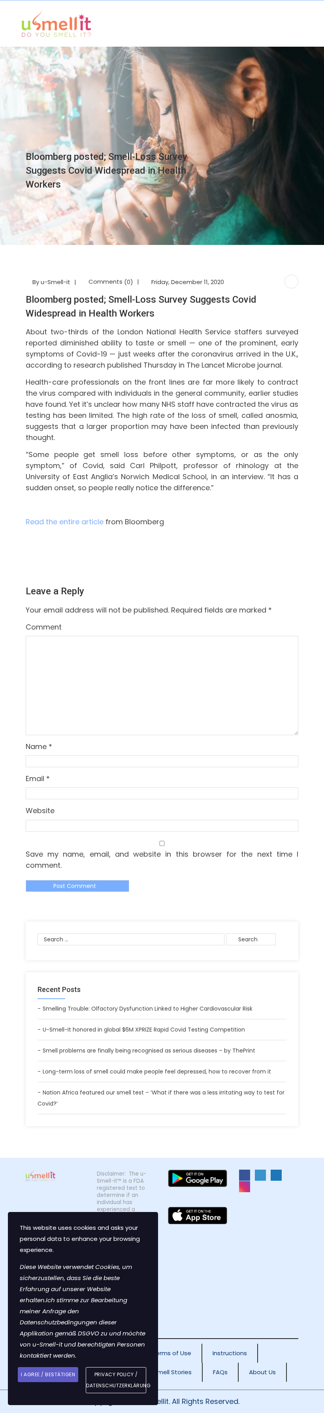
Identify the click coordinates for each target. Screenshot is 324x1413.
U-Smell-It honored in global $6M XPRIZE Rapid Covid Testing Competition (144, 1030)
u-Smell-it (55, 282)
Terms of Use (171, 1353)
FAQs (220, 1372)
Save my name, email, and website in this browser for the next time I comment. (162, 859)
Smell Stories (173, 1372)
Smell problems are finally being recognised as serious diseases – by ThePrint (149, 1051)
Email (38, 778)
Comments (111, 281)
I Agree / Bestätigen (48, 1374)
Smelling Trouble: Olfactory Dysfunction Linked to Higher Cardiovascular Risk (147, 1009)
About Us (262, 1372)
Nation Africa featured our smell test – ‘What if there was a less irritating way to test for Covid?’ (161, 1098)
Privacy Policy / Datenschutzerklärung (116, 1380)
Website (40, 811)
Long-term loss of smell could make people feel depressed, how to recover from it (157, 1071)
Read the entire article (65, 522)
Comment (44, 627)
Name (39, 746)
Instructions (230, 1353)
